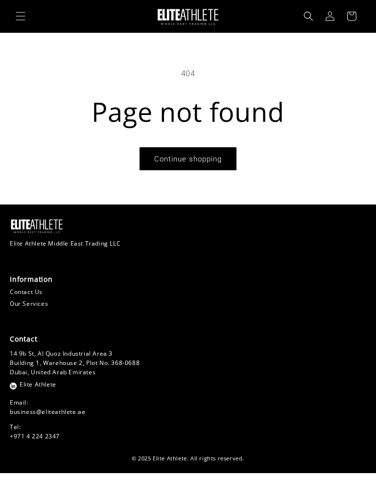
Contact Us (26, 292)
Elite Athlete (38, 384)
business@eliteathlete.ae (47, 412)
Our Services (29, 303)
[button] (20, 16)
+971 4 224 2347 (35, 436)
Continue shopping (188, 159)
